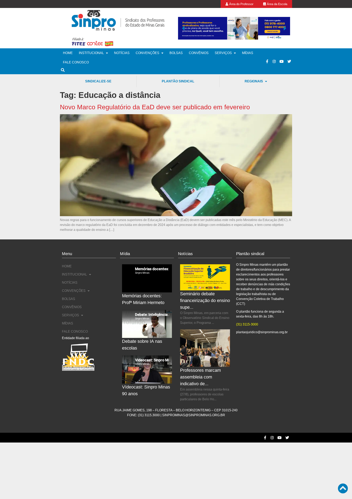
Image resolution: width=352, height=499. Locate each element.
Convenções (147, 53)
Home (68, 53)
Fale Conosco (76, 62)
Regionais (254, 81)
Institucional (91, 53)
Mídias (247, 53)
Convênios (199, 53)
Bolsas (176, 53)
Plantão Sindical (178, 81)
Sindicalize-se (98, 81)
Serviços (223, 53)
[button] (183, 28)
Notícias (122, 53)
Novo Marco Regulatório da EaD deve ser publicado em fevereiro (155, 107)
